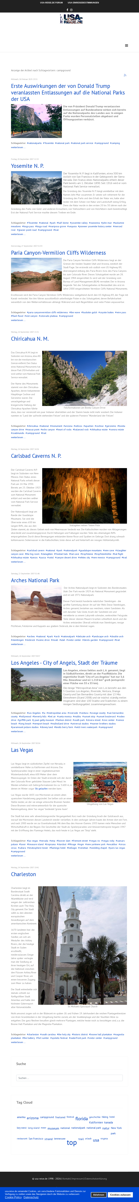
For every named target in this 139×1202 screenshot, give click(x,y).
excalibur (112, 844)
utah (63, 639)
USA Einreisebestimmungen (83, 3)
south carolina (49, 1034)
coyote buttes (107, 312)
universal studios (80, 723)
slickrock (30, 639)
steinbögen (18, 639)
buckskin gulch (90, 312)
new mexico (99, 557)
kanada (108, 1122)
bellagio (72, 847)
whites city (85, 557)
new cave (109, 550)
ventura (84, 712)
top (72, 1142)
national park (63, 143)
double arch (117, 636)
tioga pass (29, 226)
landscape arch (100, 636)
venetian (84, 847)
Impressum (77, 1178)
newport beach (41, 723)
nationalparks (35, 143)
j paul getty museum (44, 720)
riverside (73, 712)
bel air (52, 716)
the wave (75, 312)
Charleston (23, 874)
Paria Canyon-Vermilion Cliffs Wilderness (58, 252)
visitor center (74, 639)
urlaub (88, 1138)
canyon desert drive (66, 557)
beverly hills (40, 716)
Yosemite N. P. (27, 165)
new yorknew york (96, 844)
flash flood (17, 315)
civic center (109, 720)
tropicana (51, 844)
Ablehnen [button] (98, 1194)
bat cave (75, 553)
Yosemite (49, 143)
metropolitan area (57, 712)
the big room (32, 553)
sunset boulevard (107, 716)
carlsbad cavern (36, 550)
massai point (33, 429)
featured (60, 1117)
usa (96, 1140)
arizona (68, 425)
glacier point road (27, 229)
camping (115, 143)
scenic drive (44, 639)
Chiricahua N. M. (30, 338)
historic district (80, 1034)
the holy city (64, 1034)
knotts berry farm (64, 727)
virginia (104, 1138)
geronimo (111, 425)
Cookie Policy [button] (13, 1197)
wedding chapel (99, 847)
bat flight (118, 553)
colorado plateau (49, 315)
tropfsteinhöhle (103, 553)
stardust (62, 844)
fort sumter (43, 1037)
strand (49, 1139)
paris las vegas (117, 847)
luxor (23, 844)
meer (43, 1127)
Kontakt (66, 1178)
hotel (112, 1116)
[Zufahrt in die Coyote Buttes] (36, 274)
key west (22, 1127)
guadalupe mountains (91, 550)
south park (79, 720)
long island (33, 1127)
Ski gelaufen (41, 788)
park (53, 222)
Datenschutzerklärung (96, 1178)
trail (57, 229)
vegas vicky (108, 840)
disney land (47, 727)
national (44, 222)
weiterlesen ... (18, 147)
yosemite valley (79, 222)
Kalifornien (96, 1122)
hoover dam (64, 840)
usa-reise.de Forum (51, 3)
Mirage (72, 844)
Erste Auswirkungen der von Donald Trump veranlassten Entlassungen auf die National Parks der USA (68, 92)
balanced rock (81, 429)
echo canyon (48, 429)
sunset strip (89, 716)
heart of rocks (64, 429)
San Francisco (36, 1138)
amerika (21, 1117)
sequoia (73, 226)
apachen (89, 425)
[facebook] (67, 10)
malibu (77, 716)
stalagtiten (47, 553)
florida (81, 1118)
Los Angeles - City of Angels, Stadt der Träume (64, 662)
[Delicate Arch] (36, 602)
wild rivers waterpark (86, 727)
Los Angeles (34, 712)
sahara (22, 847)
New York (116, 1128)
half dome (63, 222)
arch (57, 636)
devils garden (91, 639)
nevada (44, 840)
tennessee (59, 1138)
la (44, 712)
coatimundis (18, 433)
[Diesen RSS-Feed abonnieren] (125, 75)
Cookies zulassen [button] (120, 1194)
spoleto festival (60, 1037)
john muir (107, 222)
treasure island (36, 844)
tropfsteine (87, 553)
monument (57, 425)
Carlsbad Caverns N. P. (36, 455)
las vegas (33, 840)
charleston (33, 1034)
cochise (100, 425)
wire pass (121, 312)
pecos (35, 557)
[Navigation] (126, 45)
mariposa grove (58, 226)
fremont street (80, 840)
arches (31, 636)
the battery (29, 1037)
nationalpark (71, 550)
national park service (82, 143)
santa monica (65, 716)
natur (106, 1128)
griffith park (25, 720)
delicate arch (84, 636)
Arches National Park (35, 580)
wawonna (95, 222)
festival (70, 1116)
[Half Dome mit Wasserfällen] (36, 187)
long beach (25, 723)
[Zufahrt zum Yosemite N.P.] (36, 121)
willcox (78, 425)
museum (53, 1128)
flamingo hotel (58, 847)
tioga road (42, 226)
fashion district (64, 720)
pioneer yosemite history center (95, 226)
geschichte (95, 1117)
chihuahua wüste (99, 429)
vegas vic (95, 840)
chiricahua (33, 425)
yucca (43, 557)
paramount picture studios (25, 727)
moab (55, 639)
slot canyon (31, 315)
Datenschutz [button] (31, 1197)
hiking (105, 1117)
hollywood (25, 716)
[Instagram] (71, 10)
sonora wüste (117, 429)
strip (53, 840)
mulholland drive (60, 723)
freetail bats (61, 553)
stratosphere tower (38, 847)
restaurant (22, 1138)
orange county (98, 712)
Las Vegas (22, 749)
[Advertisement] (72, 33)
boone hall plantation (101, 1034)
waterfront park (78, 1037)
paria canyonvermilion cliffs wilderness (48, 312)
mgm (81, 844)
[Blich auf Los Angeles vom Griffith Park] (36, 684)
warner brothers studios (104, 723)
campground (102, 143)
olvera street (94, 720)
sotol (51, 557)
